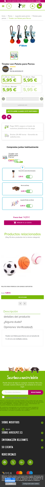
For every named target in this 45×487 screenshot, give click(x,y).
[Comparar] (4, 117)
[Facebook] (5, 462)
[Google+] (22, 462)
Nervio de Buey (25, 185)
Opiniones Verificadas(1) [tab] (18, 327)
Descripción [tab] (10, 311)
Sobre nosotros (11, 422)
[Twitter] (13, 462)
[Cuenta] (33, 6)
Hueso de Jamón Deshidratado (27, 171)
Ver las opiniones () (16, 71)
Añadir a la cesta (23, 222)
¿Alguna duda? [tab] (13, 322)
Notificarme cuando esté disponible (23, 111)
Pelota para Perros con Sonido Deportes (16, 286)
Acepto (11, 483)
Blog (8, 429)
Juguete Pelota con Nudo (27, 200)
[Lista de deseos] (9, 117)
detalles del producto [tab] (17, 316)
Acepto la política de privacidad (16, 398)
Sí (15, 161)
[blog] (30, 462)
